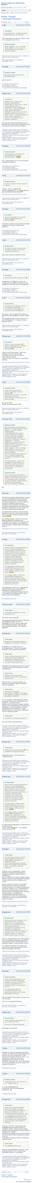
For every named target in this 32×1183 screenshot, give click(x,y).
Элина (4, 539)
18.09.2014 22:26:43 (22, 1012)
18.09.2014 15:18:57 (22, 146)
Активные (17, 13)
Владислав (6, 93)
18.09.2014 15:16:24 (22, 93)
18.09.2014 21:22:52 (22, 741)
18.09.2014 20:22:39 (22, 419)
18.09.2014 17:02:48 (22, 336)
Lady (4, 25)
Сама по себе (7, 419)
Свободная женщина (12, 19)
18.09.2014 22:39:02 (22, 1073)
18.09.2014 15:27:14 (22, 209)
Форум (4, 17)
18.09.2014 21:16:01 (22, 633)
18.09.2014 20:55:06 (22, 493)
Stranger (5, 67)
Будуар (12, 17)
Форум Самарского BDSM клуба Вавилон (13, 3)
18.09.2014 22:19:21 (22, 971)
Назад (9, 22)
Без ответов (24, 13)
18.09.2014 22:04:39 (22, 912)
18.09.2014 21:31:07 (22, 776)
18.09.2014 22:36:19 (22, 1048)
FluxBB (28, 1181)
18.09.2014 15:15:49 (22, 66)
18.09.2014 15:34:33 (22, 269)
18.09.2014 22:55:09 (22, 1099)
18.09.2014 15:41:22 (22, 297)
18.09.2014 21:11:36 (22, 539)
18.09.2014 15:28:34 (22, 240)
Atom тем (28, 1179)
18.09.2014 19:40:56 (22, 382)
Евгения (5, 493)
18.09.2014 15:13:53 (22, 25)
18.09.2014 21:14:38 (22, 604)
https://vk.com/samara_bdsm (19, 7)
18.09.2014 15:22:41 (22, 175)
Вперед (27, 22)
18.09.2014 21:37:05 (22, 849)
